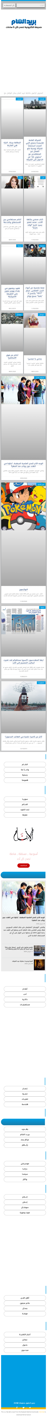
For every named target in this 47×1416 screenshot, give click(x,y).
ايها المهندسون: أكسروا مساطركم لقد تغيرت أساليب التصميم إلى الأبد (23, 661)
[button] (23, 865)
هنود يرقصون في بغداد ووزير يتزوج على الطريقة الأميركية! (12, 292)
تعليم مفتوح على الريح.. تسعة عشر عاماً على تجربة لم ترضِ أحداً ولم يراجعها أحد (19, 948)
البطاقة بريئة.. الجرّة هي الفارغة (12, 144)
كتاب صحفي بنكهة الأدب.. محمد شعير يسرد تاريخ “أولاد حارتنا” (35, 224)
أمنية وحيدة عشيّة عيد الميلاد (22, 961)
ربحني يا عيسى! (35, 359)
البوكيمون (23, 589)
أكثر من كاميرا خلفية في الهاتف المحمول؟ (23, 737)
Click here (41, 1412)
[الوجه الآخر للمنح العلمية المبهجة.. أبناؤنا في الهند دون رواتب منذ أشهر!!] (23, 898)
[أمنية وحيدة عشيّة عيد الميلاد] (39, 965)
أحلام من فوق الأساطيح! (12, 356)
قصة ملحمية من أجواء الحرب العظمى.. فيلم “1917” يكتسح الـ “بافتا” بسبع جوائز (34, 292)
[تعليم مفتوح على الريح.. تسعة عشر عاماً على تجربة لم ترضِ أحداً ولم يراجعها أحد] (39, 951)
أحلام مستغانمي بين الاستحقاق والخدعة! (12, 221)
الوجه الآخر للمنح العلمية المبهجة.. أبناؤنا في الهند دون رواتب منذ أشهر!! (23, 465)
